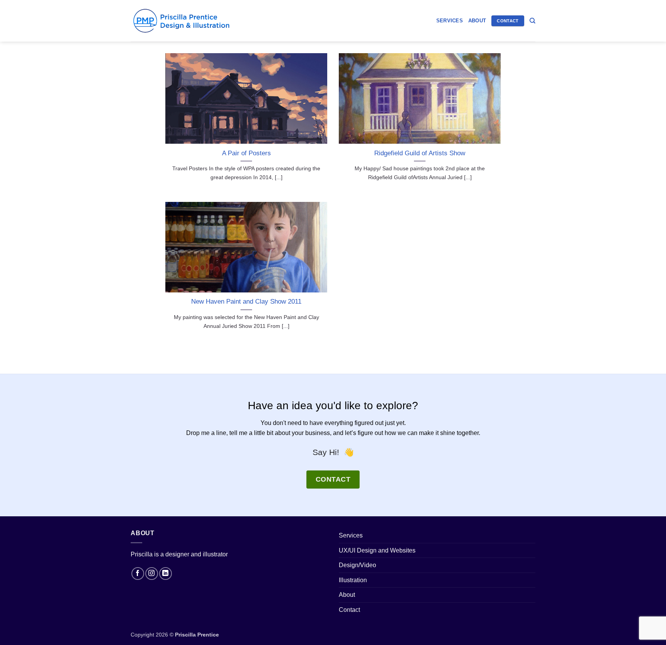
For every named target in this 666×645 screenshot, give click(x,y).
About (477, 21)
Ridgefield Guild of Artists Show (419, 153)
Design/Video (357, 565)
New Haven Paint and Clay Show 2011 (246, 301)
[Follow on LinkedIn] (165, 573)
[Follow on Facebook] (137, 573)
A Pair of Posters (246, 153)
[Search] (532, 20)
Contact (349, 609)
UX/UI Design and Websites (377, 550)
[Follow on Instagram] (151, 573)
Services (449, 21)
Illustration (353, 580)
